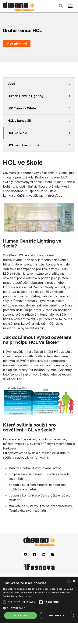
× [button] (73, 581)
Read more (25, 596)
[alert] (39, 600)
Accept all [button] (20, 615)
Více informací (17, 43)
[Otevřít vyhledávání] (61, 6)
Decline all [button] (56, 615)
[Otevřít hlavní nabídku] (70, 6)
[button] (39, 608)
